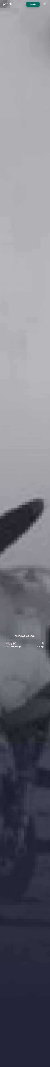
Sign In (33, 4)
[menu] (44, 4)
